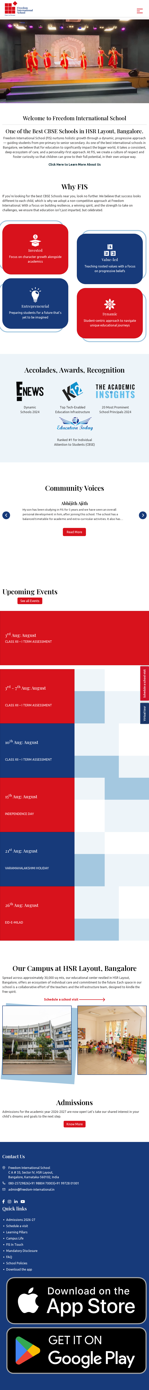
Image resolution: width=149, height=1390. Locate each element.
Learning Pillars (17, 1232)
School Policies (16, 1263)
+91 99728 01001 (67, 1183)
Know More (75, 1124)
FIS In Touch (14, 1244)
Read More (74, 532)
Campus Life (14, 1238)
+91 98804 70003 (42, 1183)
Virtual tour (144, 713)
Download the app (19, 1269)
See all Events (29, 601)
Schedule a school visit (61, 999)
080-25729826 (18, 1183)
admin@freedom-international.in (31, 1189)
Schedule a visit (17, 1226)
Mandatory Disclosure (21, 1250)
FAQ (9, 1257)
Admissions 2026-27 (20, 1219)
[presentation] (6, 515)
